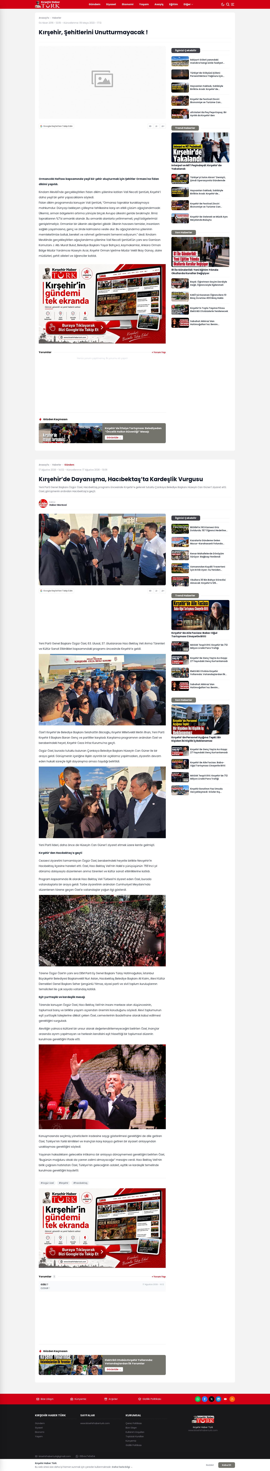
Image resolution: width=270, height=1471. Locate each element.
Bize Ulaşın (47, 1399)
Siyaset (111, 4)
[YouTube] (225, 1399)
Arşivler (113, 1399)
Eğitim (173, 4)
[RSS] (232, 1399)
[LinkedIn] (218, 1399)
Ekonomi (127, 4)
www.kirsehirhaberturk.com (95, 1423)
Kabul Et (226, 1465)
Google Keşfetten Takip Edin (57, 126)
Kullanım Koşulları (135, 1432)
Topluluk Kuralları (135, 1436)
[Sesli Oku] (150, 126)
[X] (211, 1399)
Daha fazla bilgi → (122, 1466)
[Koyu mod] (223, 4)
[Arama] (228, 4)
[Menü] (233, 4)
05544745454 (87, 1456)
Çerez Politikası (134, 1423)
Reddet (210, 1465)
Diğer (187, 4)
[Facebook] (205, 1399)
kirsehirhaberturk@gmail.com (55, 1456)
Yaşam (144, 4)
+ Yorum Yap (159, 352)
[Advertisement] (102, 154)
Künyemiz (80, 1399)
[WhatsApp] (198, 1399)
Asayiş (159, 4)
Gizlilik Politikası (151, 1399)
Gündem (94, 4)
